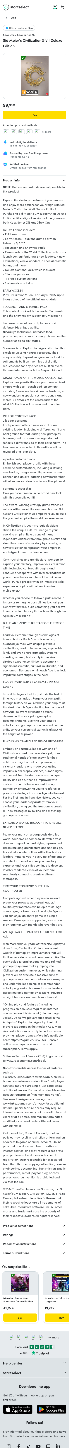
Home (13, 18)
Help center (13, 1362)
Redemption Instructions (19, 1244)
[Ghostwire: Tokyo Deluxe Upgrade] (61, 1283)
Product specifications (18, 1226)
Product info (11, 180)
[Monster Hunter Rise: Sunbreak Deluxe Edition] (20, 1283)
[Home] (6, 18)
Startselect (12, 1372)
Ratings (8, 1235)
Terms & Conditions (16, 1253)
